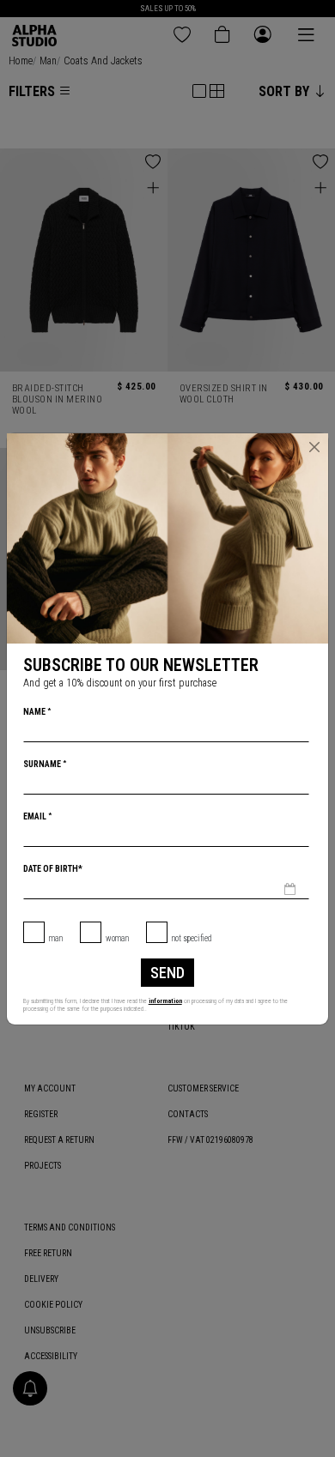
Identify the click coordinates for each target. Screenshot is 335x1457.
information (165, 1001)
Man (56, 938)
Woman (117, 938)
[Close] (314, 447)
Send (167, 973)
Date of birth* (52, 869)
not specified (192, 938)
